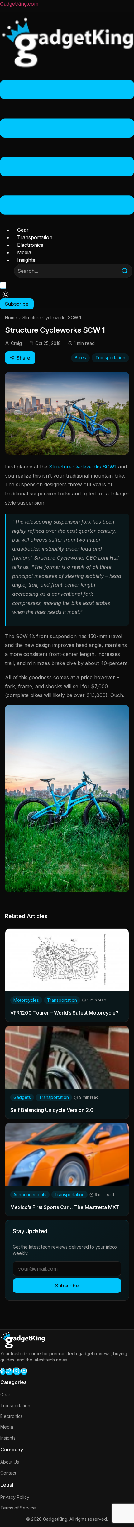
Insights (26, 260)
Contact (8, 1473)
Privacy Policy (14, 1497)
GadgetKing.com (19, 4)
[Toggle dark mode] (5, 294)
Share (23, 358)
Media (24, 252)
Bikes (80, 357)
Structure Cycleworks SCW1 (82, 466)
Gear (23, 230)
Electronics (30, 245)
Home (11, 317)
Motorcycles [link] (26, 1000)
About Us (9, 1462)
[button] (67, 148)
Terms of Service (18, 1507)
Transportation (34, 237)
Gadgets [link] (22, 1097)
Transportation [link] (62, 1000)
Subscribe (67, 1285)
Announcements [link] (29, 1194)
